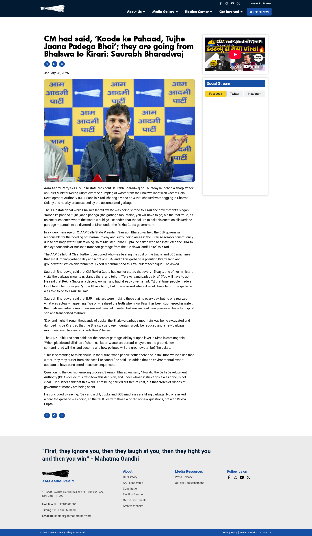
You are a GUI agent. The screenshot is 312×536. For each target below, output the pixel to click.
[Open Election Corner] (211, 11)
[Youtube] (232, 3)
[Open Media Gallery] (176, 11)
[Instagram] (226, 3)
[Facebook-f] (220, 3)
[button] (47, 64)
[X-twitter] (248, 477)
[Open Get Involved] (241, 11)
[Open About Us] (144, 11)
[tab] (215, 94)
